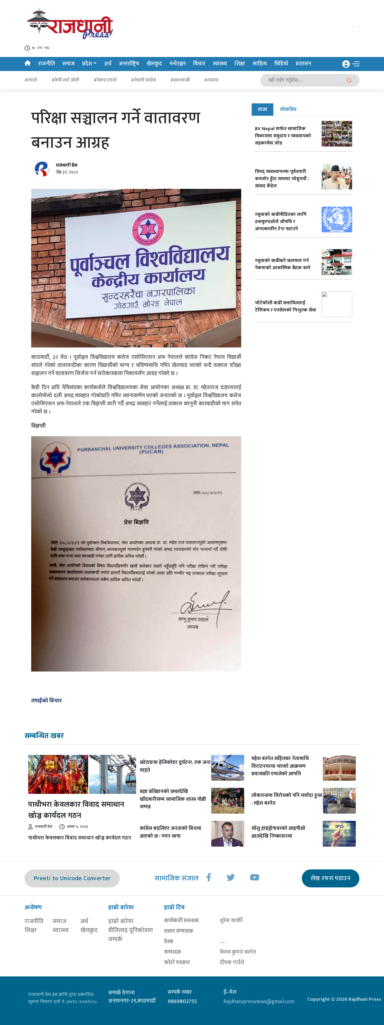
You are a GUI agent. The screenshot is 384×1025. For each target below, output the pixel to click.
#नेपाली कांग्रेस (143, 80)
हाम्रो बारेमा (121, 921)
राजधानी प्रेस (66, 165)
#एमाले (31, 80)
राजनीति (46, 63)
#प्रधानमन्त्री (180, 80)
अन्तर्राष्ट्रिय (129, 63)
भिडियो (281, 63)
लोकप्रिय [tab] (288, 109)
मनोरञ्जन (178, 63)
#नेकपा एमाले (105, 80)
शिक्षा (240, 63)
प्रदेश (87, 63)
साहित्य (260, 63)
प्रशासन (303, 63)
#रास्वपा (211, 80)
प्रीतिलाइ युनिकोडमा (130, 930)
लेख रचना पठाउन (330, 878)
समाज (68, 63)
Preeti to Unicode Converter (72, 878)
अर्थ (107, 63)
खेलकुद (154, 63)
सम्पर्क (115, 939)
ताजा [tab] (262, 109)
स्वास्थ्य (220, 63)
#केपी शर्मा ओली (65, 80)
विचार (199, 63)
